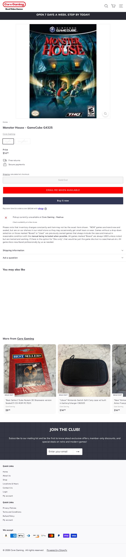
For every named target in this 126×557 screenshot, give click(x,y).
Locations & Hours (10, 484)
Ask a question (10, 258)
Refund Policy (8, 516)
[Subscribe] (77, 451)
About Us (6, 476)
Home (5, 122)
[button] (63, 190)
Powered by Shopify (57, 550)
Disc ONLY (24, 142)
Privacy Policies (9, 508)
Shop (5, 480)
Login (5, 492)
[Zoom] (105, 114)
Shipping (6, 174)
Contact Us (7, 488)
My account (8, 496)
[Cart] (113, 6)
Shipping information (13, 250)
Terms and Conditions (12, 512)
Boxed (9, 142)
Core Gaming (9, 134)
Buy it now (63, 200)
